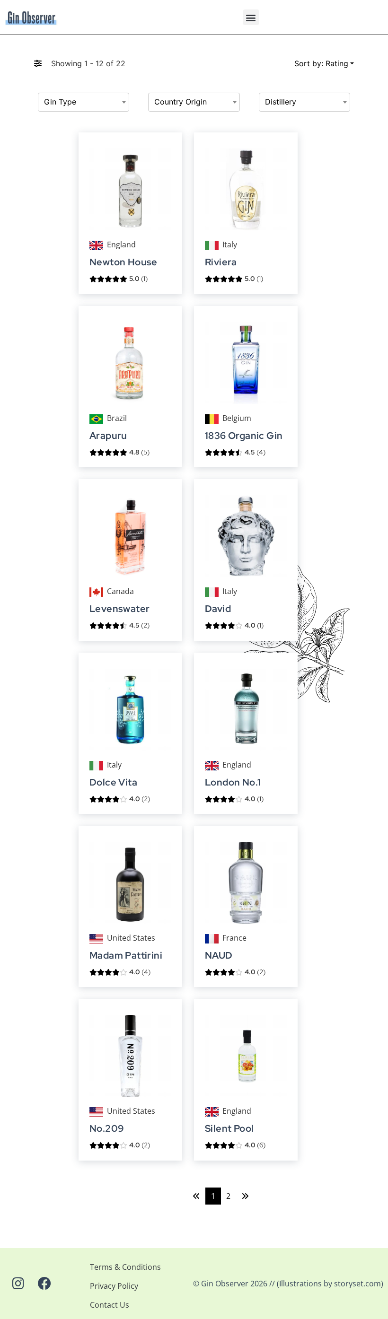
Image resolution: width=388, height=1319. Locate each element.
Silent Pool (229, 1128)
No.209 (106, 1128)
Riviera (221, 262)
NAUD (219, 955)
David (218, 608)
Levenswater (119, 608)
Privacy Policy (114, 1286)
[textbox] (83, 102)
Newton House (123, 262)
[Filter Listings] (37, 63)
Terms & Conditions (125, 1267)
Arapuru (108, 435)
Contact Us (109, 1305)
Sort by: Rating (321, 63)
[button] (251, 17)
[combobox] (83, 102)
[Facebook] (44, 1283)
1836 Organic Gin (243, 435)
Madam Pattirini (125, 955)
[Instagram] (18, 1283)
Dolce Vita (113, 782)
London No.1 (233, 782)
